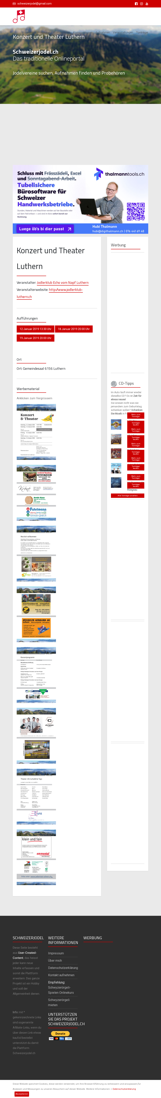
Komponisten (61, 32)
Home (31, 32)
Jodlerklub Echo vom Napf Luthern (63, 282)
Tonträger (142, 32)
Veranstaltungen (123, 32)
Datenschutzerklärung (124, 1089)
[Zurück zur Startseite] (19, 15)
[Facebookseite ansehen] (135, 3)
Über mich (55, 960)
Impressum (56, 953)
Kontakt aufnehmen (61, 975)
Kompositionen (82, 32)
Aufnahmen (102, 32)
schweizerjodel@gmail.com (34, 3)
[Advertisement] (80, 134)
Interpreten (44, 32)
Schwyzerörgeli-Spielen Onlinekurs (61, 987)
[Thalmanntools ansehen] (80, 197)
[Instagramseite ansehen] (141, 3)
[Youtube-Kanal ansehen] (146, 3)
